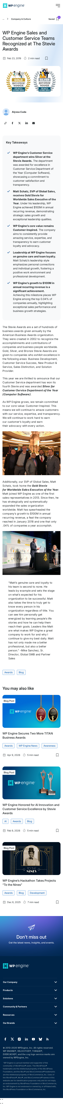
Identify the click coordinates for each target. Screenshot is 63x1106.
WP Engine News (28, 745)
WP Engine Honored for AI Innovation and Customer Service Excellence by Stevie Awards (30, 809)
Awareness (49, 745)
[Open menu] (58, 5)
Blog (21, 672)
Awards (8, 672)
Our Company (10, 982)
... (3, 19)
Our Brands (9, 1023)
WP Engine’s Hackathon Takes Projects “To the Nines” (29, 883)
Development (37, 892)
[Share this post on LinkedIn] (26, 123)
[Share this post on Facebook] (12, 123)
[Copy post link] (5, 123)
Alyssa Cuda (19, 111)
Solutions (8, 998)
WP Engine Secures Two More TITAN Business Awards (27, 735)
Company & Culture (21, 19)
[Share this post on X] (19, 123)
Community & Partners (15, 1006)
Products (8, 990)
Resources (9, 1015)
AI (5, 821)
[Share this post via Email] (33, 123)
